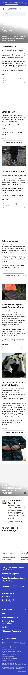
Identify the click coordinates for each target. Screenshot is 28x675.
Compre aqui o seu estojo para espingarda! (11, 204)
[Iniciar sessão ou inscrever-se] (21, 9)
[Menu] (3, 9)
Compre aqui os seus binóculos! (12, 349)
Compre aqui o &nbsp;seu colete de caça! (13, 79)
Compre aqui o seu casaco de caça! (13, 432)
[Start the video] (25, 493)
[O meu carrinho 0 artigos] (24, 9)
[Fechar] (25, 3)
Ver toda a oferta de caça (15, 521)
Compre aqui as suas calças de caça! (13, 275)
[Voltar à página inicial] (12, 9)
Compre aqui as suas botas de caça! (13, 142)
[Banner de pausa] (22, 3)
